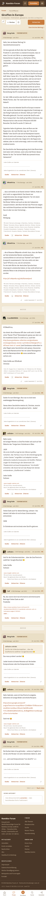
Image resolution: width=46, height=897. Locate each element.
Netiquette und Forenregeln (11, 874)
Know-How (28, 843)
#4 (42, 322)
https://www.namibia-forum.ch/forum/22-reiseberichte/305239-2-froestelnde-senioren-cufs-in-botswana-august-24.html (20, 609)
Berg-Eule (11, 33)
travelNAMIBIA (12, 318)
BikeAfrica (11, 182)
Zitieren (22, 174)
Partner (27, 849)
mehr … (6, 613)
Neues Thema (29, 830)
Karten (27, 846)
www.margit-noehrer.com (11, 483)
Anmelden (33, 3)
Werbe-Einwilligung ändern (10, 870)
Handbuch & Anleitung (9, 855)
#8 (42, 552)
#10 (41, 641)
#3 (42, 247)
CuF (8, 591)
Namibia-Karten (30, 852)
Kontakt (4, 876)
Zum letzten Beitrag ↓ (36, 27)
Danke (7, 174)
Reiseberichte (29, 824)
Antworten (36, 22)
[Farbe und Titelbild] (18, 22)
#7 (42, 506)
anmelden (23, 798)
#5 (42, 393)
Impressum (5, 865)
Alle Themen (29, 822)
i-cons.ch (36, 883)
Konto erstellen (7, 846)
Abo (3, 852)
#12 (41, 746)
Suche (27, 827)
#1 (42, 37)
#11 (41, 689)
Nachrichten (6, 849)
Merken (11, 22)
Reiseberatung (30, 833)
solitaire (10, 433)
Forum (4, 10)
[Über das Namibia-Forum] (3, 3)
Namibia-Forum (13, 3)
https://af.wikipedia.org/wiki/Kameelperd (17, 279)
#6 (42, 433)
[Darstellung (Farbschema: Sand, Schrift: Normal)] (25, 3)
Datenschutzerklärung (9, 868)
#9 (42, 591)
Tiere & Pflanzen (13, 11)
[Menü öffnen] (42, 3)
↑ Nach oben (39, 788)
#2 (42, 187)
